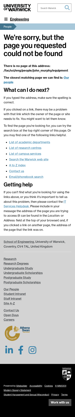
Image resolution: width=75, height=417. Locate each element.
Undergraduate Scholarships (23, 273)
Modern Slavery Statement (17, 390)
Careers (9, 319)
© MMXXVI (60, 385)
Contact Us (11, 310)
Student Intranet (15, 294)
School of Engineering (19, 242)
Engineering (19, 19)
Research (10, 259)
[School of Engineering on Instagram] (32, 352)
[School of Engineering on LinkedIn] (9, 352)
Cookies (48, 385)
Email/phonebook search (26, 177)
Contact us (16, 171)
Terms (64, 394)
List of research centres (25, 148)
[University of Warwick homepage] (17, 7)
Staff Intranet (12, 298)
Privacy (55, 394)
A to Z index (17, 165)
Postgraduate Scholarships (22, 282)
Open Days (11, 315)
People (8, 26)
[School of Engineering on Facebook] (20, 352)
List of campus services (25, 154)
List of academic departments (29, 142)
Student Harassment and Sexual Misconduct (26, 394)
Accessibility (35, 385)
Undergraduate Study (18, 268)
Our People (11, 289)
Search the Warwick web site (28, 159)
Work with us (60, 402)
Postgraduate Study (17, 277)
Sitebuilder (21, 385)
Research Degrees (16, 263)
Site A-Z (9, 303)
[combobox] (54, 7)
